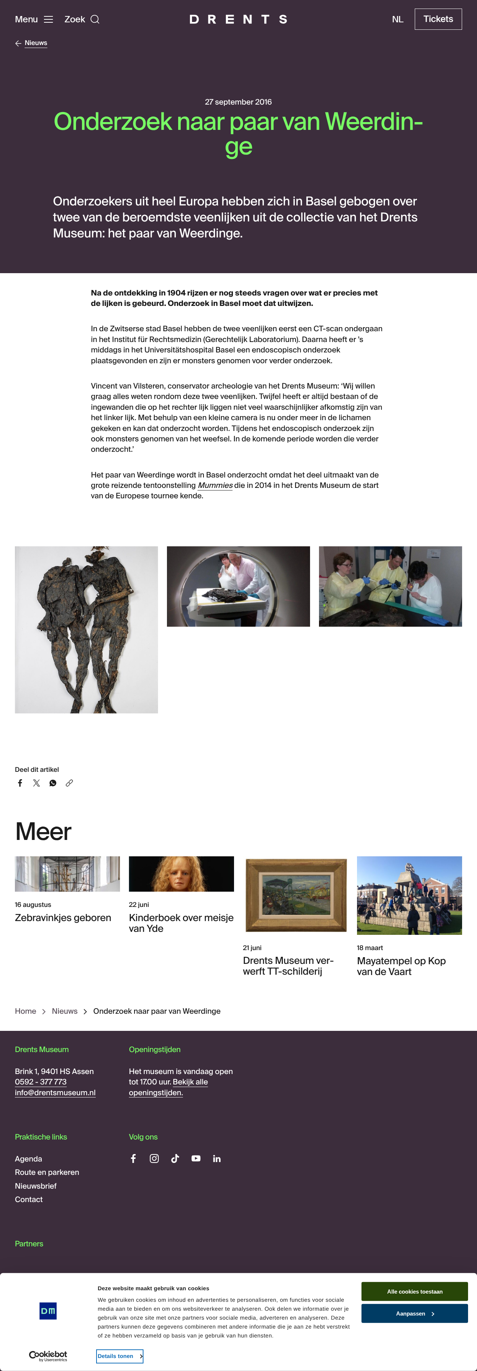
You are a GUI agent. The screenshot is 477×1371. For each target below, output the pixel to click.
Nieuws (65, 1011)
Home (25, 1011)
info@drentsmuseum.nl (55, 1093)
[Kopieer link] (69, 784)
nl (398, 19)
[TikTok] (175, 1158)
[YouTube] (196, 1158)
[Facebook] (133, 1158)
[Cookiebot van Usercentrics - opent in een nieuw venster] (48, 1356)
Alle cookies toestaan (415, 1291)
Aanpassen (410, 1313)
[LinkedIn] (216, 1158)
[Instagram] (154, 1158)
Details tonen (115, 1356)
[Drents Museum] (238, 19)
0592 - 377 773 (41, 1082)
